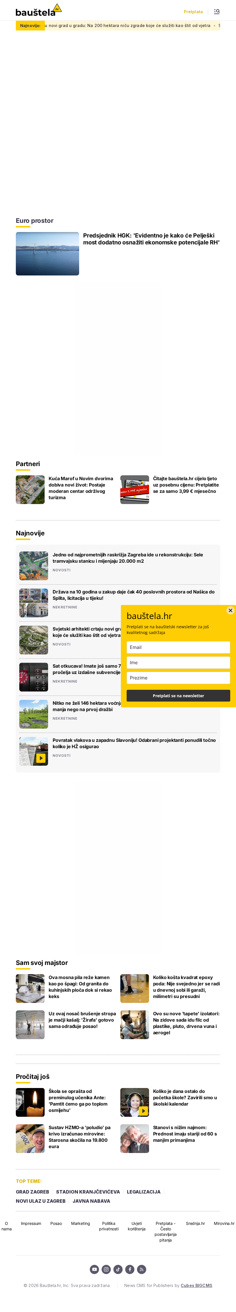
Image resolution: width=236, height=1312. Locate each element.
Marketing (80, 1223)
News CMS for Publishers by (168, 1285)
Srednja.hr (195, 1223)
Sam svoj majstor (42, 962)
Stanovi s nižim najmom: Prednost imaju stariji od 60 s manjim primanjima (185, 1134)
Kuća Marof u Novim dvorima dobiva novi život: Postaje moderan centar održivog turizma (81, 488)
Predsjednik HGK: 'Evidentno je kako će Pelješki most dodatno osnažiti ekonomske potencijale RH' (151, 239)
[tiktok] (118, 1269)
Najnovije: (30, 25)
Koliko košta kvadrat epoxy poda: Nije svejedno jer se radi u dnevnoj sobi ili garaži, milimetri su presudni (186, 986)
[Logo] (39, 10)
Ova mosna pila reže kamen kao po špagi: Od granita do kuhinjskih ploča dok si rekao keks (80, 986)
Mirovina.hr (224, 1223)
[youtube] (94, 1269)
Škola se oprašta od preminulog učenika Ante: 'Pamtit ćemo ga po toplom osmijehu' (78, 1100)
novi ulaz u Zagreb (41, 1201)
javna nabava (91, 1201)
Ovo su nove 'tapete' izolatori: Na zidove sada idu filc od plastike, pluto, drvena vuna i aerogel (186, 1023)
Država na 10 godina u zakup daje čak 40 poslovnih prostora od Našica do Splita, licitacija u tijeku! (134, 595)
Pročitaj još (32, 1076)
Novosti (62, 570)
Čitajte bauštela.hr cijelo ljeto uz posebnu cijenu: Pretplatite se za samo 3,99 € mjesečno (186, 485)
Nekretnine (65, 607)
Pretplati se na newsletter (178, 695)
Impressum (31, 1223)
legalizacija (144, 1192)
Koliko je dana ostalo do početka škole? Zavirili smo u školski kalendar (185, 1097)
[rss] (141, 1269)
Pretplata (193, 11)
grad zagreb (32, 1192)
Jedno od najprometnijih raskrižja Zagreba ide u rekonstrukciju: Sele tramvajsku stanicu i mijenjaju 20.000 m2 (128, 558)
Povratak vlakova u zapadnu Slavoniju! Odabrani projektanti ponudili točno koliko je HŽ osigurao (134, 743)
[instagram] (106, 1269)
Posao (56, 1223)
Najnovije (30, 533)
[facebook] (129, 1269)
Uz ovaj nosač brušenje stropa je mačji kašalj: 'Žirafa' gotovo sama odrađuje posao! (82, 1020)
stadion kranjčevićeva (88, 1192)
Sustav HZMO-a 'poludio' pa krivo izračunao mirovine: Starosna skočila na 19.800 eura (80, 1137)
